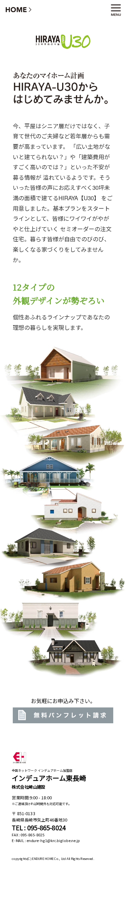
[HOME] (18, 9)
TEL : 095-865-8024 (39, 827)
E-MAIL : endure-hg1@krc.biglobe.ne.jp (46, 840)
